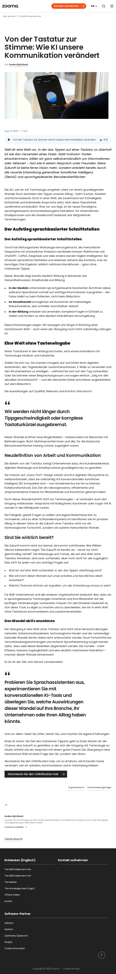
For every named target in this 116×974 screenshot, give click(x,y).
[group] (58, 139)
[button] (9, 140)
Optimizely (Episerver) (16, 935)
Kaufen (8, 901)
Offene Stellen (12, 894)
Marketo (9, 929)
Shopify (8, 942)
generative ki (76, 787)
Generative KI (13, 839)
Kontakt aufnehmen (66, 6)
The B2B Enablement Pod (18, 875)
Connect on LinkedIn (14, 827)
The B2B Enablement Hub (18, 869)
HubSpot (9, 922)
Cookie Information (15, 948)
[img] (101, 140)
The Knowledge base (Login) (20, 888)
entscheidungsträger (99, 787)
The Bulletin (11, 882)
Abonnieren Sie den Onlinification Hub (33, 774)
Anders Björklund (18, 64)
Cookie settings (71, 968)
